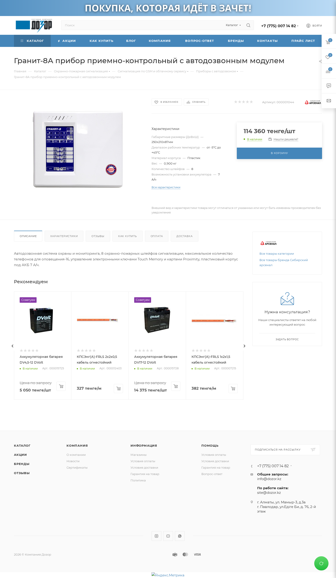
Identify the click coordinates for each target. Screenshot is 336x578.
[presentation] (12, 346)
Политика (138, 480)
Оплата (157, 236)
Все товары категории (276, 253)
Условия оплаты (143, 461)
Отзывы (97, 236)
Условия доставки (144, 467)
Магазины (139, 454)
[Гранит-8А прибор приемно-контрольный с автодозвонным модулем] (78, 148)
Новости (73, 461)
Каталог (22, 445)
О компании (76, 454)
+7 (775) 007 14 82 (278, 26)
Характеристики (64, 236)
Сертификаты (77, 467)
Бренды (21, 464)
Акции (20, 454)
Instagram (156, 536)
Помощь (210, 445)
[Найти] (248, 25)
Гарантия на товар (145, 474)
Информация (144, 445)
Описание (28, 236)
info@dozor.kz (269, 479)
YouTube (168, 536)
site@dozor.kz (269, 492)
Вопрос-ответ (211, 474)
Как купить (127, 236)
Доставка (184, 236)
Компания (77, 445)
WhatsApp (180, 536)
